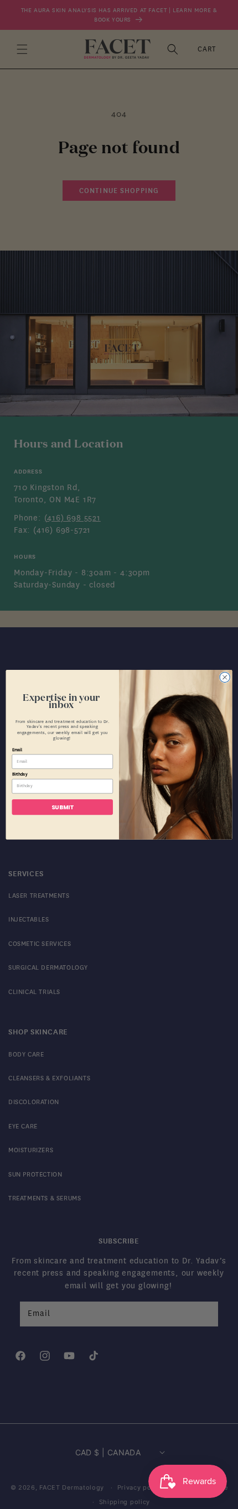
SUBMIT (62, 807)
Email (17, 749)
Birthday (20, 774)
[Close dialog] (225, 677)
